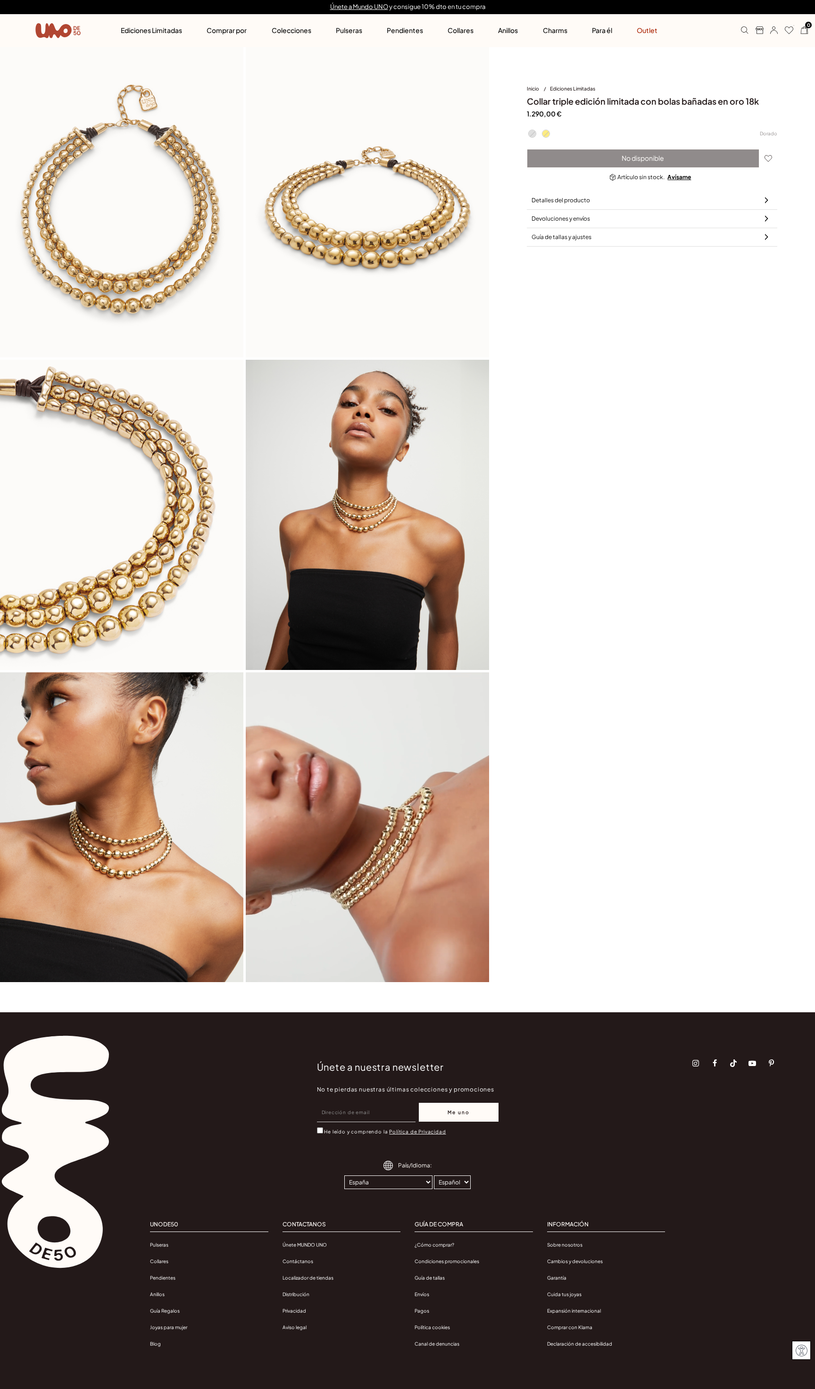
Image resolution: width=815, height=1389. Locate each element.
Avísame (679, 177)
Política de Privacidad (417, 1131)
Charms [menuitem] (555, 30)
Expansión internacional (574, 1311)
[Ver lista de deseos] (785, 30)
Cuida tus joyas (564, 1294)
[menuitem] (538, 90)
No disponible (643, 158)
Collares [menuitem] (461, 30)
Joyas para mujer (168, 1327)
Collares (159, 1261)
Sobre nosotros (564, 1245)
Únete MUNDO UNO (305, 1245)
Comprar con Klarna (569, 1327)
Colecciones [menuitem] (291, 30)
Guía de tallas (430, 1278)
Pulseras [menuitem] (349, 30)
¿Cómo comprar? (434, 1245)
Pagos (422, 1311)
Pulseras (159, 1245)
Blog (155, 1344)
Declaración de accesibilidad (579, 1344)
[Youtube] (752, 1063)
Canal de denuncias (437, 1344)
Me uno (459, 1112)
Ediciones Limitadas (572, 88)
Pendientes (162, 1278)
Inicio (533, 88)
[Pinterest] (771, 1063)
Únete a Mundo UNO (359, 6)
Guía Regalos (165, 1311)
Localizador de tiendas (308, 1278)
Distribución (296, 1294)
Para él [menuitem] (602, 30)
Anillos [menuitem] (508, 30)
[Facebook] (714, 1063)
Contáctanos (298, 1261)
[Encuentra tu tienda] (755, 30)
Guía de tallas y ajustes (561, 236)
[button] (770, 30)
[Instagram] (695, 1063)
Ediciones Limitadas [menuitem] (151, 30)
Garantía (556, 1278)
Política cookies (432, 1327)
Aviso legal (295, 1327)
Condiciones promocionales (447, 1261)
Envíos (422, 1294)
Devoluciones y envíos (561, 218)
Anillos (157, 1294)
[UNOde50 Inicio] (58, 30)
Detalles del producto (561, 200)
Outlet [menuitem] (647, 30)
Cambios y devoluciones (575, 1261)
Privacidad (294, 1311)
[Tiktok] (733, 1063)
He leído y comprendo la (385, 1131)
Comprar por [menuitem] (227, 30)
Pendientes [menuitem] (405, 30)
